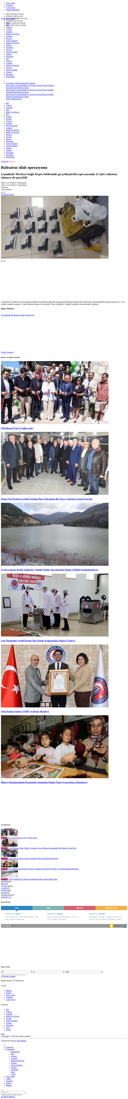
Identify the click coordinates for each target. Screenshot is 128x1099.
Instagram (24, 83)
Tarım (26, 88)
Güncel (9, 27)
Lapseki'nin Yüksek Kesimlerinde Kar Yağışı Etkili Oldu (32, 879)
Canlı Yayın (10, 7)
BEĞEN (4, 884)
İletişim (15, 99)
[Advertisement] (64, 281)
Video (8, 1079)
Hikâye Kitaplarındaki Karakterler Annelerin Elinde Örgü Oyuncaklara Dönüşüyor (44, 782)
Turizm (9, 45)
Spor (21, 88)
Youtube (31, 83)
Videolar (9, 5)
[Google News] (7, 194)
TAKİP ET (5, 888)
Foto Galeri (10, 3)
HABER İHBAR (8, 1097)
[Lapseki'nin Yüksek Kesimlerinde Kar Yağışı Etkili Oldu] (9, 877)
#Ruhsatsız (15, 315)
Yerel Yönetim (11, 41)
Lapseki (9, 32)
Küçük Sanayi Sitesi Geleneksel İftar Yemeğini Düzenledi (33, 858)
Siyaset (9, 38)
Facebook (10, 83)
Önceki (4, 352)
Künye (8, 99)
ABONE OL (6, 897)
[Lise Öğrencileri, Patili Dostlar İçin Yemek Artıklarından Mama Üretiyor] (54, 636)
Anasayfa (4, 161)
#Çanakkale (5, 315)
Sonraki (10, 352)
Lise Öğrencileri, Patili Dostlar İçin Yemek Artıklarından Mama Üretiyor (38, 640)
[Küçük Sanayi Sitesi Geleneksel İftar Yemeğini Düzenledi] (9, 856)
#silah (22, 315)
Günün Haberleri (12, 10)
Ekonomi (9, 47)
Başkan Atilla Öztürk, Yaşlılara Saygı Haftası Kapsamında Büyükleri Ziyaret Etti (42, 848)
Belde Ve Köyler (12, 34)
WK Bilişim (21, 1041)
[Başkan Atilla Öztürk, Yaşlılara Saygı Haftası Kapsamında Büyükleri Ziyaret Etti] (9, 846)
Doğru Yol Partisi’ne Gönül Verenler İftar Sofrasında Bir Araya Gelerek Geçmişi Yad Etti (46, 499)
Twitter (17, 83)
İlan (7, 23)
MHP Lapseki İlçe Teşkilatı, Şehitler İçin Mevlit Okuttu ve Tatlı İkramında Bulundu (43, 869)
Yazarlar (9, 1081)
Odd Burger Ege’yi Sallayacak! (17, 428)
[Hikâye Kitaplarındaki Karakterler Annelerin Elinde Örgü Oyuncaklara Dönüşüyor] (54, 777)
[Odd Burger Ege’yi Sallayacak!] (54, 423)
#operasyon (29, 315)
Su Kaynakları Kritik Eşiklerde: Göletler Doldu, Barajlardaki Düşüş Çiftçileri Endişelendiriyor (49, 569)
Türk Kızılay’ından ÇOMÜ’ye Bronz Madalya (25, 711)
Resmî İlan (10, 77)
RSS (20, 99)
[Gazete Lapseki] (8, 18)
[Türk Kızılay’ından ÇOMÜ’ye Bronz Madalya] (54, 707)
